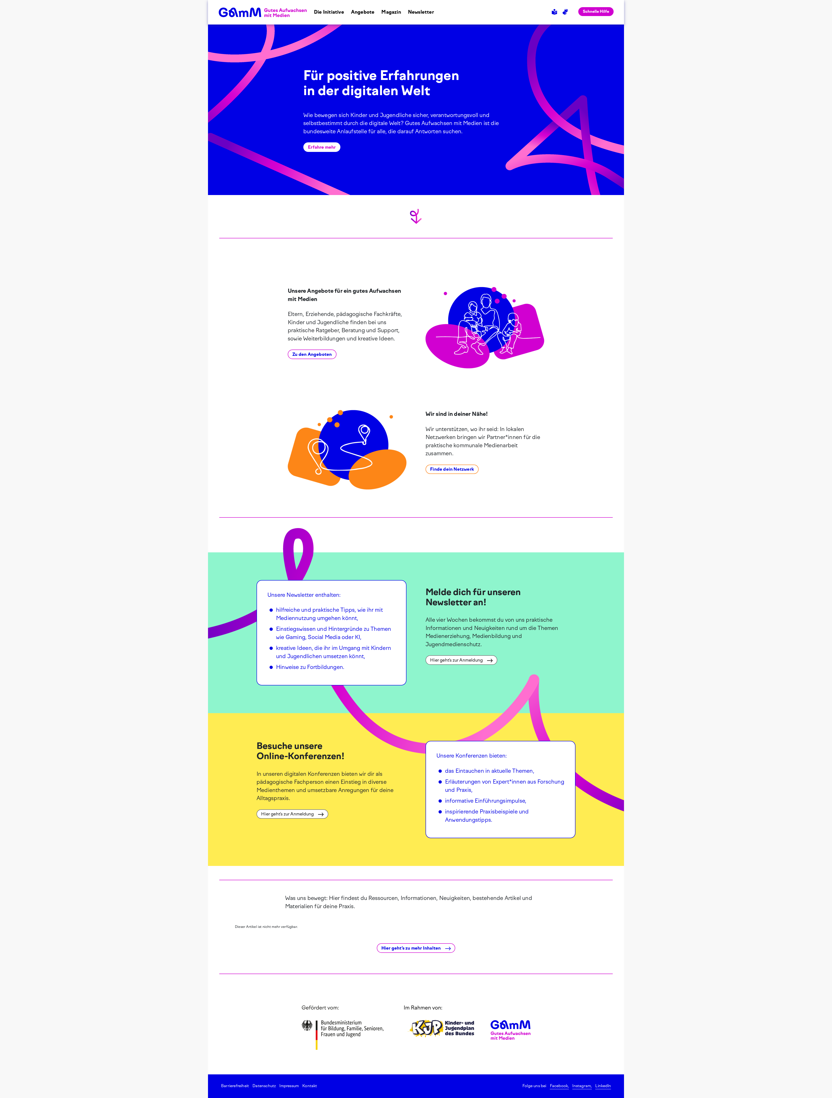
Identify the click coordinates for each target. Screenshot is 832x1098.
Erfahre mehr (322, 147)
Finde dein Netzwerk (452, 469)
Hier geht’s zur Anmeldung (457, 660)
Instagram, (582, 1085)
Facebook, (559, 1085)
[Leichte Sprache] (555, 12)
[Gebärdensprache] (566, 12)
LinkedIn (603, 1085)
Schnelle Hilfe (596, 11)
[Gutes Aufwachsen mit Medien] (262, 12)
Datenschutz (264, 1085)
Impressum (289, 1085)
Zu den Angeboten (312, 354)
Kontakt (309, 1085)
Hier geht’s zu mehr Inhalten (411, 948)
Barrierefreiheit (235, 1085)
